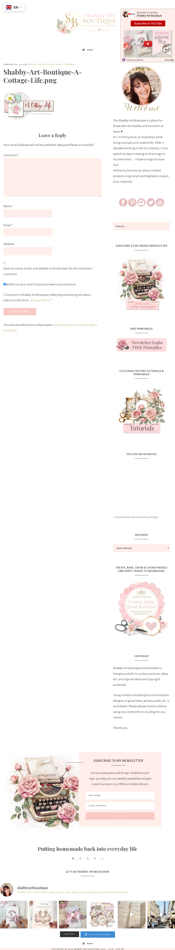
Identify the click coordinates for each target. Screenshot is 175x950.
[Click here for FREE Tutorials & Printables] (141, 409)
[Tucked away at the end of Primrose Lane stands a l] (73, 914)
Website (8, 244)
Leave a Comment (65, 64)
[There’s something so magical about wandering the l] (161, 914)
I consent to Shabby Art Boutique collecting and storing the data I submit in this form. (47, 297)
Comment (11, 155)
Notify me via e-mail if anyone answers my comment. (41, 284)
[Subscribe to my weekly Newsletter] (141, 311)
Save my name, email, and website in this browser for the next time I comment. (47, 271)
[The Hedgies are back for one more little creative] (14, 914)
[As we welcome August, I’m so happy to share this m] (43, 914)
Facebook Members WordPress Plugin (136, 517)
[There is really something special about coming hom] (131, 914)
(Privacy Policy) (40, 300)
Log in (120, 949)
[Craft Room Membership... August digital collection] (102, 914)
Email (8, 225)
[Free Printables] (141, 345)
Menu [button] (90, 50)
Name (8, 206)
